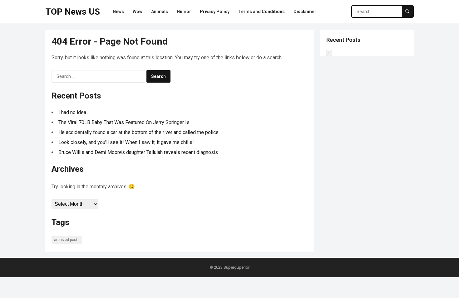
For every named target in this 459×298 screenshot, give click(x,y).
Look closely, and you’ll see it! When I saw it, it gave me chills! (126, 142)
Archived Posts (67, 240)
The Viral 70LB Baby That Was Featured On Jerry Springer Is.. (124, 122)
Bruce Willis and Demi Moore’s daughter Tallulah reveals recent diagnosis (138, 152)
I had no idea (72, 112)
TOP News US (72, 12)
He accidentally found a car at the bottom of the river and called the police (138, 132)
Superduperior (236, 267)
